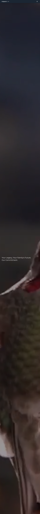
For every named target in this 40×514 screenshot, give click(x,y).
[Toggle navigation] (37, 1)
